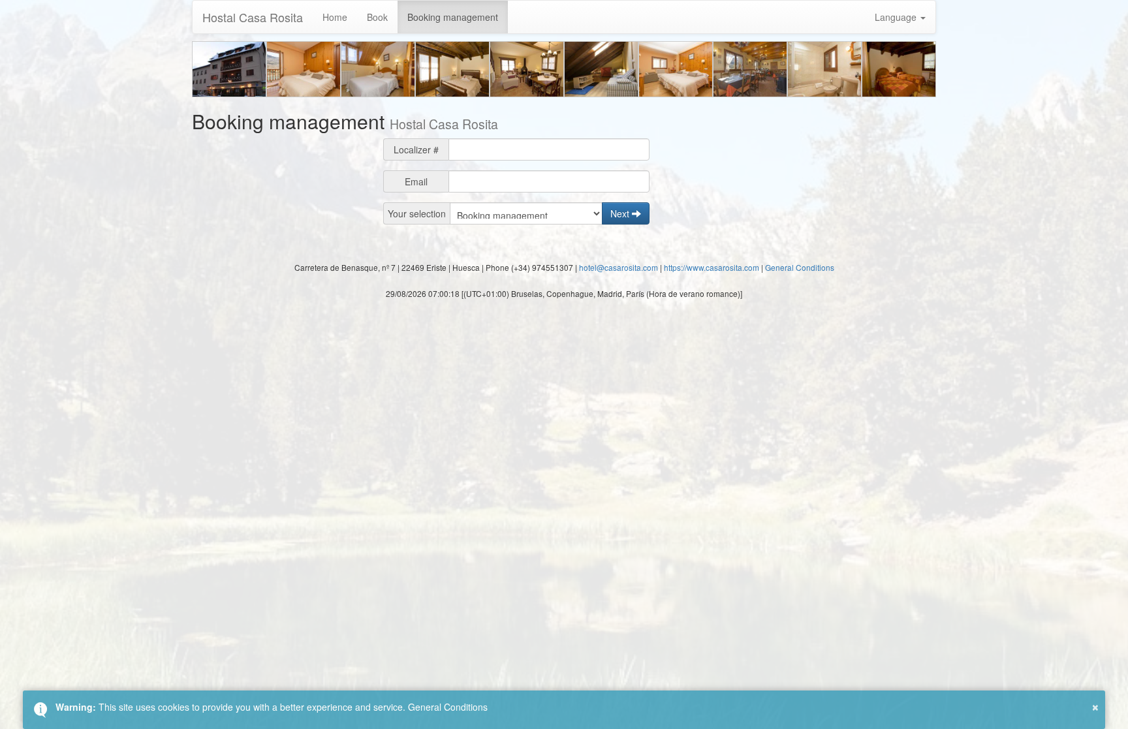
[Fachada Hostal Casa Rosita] (229, 69)
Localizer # (416, 149)
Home (334, 16)
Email (416, 181)
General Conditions (799, 267)
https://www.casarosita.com (711, 267)
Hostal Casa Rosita (252, 16)
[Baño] (824, 69)
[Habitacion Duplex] (378, 69)
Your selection (417, 213)
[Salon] (527, 69)
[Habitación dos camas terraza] (303, 69)
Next (621, 213)
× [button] (1095, 705)
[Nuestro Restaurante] (750, 69)
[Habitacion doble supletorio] (675, 69)
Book (377, 16)
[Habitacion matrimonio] (452, 69)
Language (897, 16)
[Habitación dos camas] (899, 69)
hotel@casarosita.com (618, 267)
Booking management (452, 16)
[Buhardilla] (601, 69)
